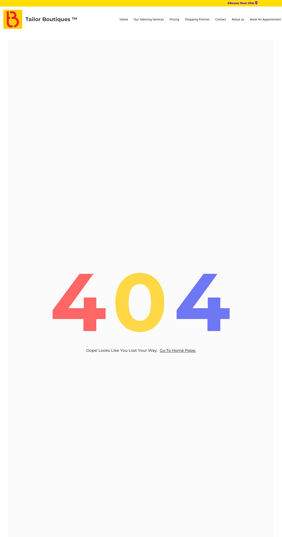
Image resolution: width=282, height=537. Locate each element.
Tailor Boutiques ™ (51, 19)
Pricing (174, 19)
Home (124, 19)
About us (238, 19)
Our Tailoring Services (149, 19)
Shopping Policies (197, 19)
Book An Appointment (265, 19)
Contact (220, 19)
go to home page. (178, 350)
